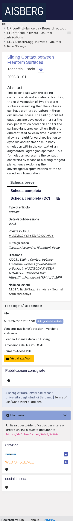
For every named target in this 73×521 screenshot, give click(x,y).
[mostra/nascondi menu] (69, 32)
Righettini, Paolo (21, 69)
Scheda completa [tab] (25, 191)
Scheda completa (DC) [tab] (30, 198)
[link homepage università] (15, 32)
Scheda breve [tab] (22, 182)
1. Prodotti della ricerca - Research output (36, 28)
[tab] (58, 198)
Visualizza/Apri (20, 358)
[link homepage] (25, 12)
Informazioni (17, 415)
